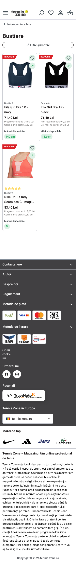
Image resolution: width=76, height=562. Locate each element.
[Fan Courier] (9, 339)
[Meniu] (5, 13)
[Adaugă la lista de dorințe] (32, 58)
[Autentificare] (60, 13)
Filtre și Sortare (40, 45)
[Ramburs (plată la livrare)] (54, 315)
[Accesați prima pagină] (19, 13)
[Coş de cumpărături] (70, 12)
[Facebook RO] (6, 374)
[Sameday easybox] (39, 339)
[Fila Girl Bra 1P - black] (56, 75)
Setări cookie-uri (6, 354)
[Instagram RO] (17, 374)
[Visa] (24, 315)
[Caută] (41, 13)
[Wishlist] (51, 12)
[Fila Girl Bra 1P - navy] (20, 75)
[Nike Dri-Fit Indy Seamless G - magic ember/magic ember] (20, 165)
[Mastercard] (39, 315)
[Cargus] (24, 339)
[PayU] (9, 315)
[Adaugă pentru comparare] (32, 66)
